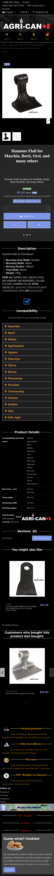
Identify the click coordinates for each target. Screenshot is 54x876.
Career (6, 9)
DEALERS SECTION (13, 5)
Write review (43, 538)
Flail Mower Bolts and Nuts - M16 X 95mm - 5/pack (20, 694)
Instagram (4, 799)
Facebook (4, 792)
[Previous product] (50, 48)
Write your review (14, 169)
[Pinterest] (30, 235)
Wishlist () (41, 12)
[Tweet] (27, 235)
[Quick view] (31, 601)
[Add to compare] (39, 224)
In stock (6, 522)
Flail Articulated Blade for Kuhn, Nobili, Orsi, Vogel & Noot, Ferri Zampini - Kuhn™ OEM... (21, 608)
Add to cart (29, 216)
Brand (18, 517)
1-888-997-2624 (11, 2)
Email (26, 2)
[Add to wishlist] (15, 224)
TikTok (3, 802)
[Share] (23, 235)
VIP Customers (35, 5)
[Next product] (51, 48)
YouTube (4, 795)
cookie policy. (44, 864)
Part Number (8, 515)
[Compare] (27, 601)
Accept (9, 870)
